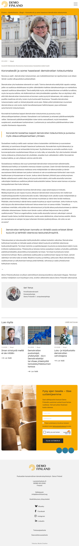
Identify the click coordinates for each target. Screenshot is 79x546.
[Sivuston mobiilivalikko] (76, 4)
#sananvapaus (28, 65)
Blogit (22, 12)
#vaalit (47, 65)
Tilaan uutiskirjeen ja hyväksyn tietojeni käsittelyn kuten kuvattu (56, 424)
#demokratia (11, 65)
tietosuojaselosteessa (59, 426)
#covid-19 (4, 65)
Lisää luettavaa (71, 322)
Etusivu (4, 12)
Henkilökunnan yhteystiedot (39, 499)
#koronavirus (20, 65)
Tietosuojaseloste (39, 530)
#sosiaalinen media (39, 65)
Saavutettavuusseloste (39, 535)
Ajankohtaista (13, 12)
